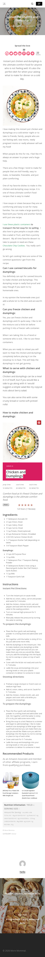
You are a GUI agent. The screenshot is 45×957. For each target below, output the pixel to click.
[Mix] (28, 51)
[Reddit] (15, 51)
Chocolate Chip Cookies (14, 245)
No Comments (30, 26)
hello (13, 26)
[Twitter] (11, 51)
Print (6, 505)
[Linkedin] (20, 51)
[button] (39, 4)
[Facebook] (7, 51)
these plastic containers (19, 224)
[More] (32, 51)
